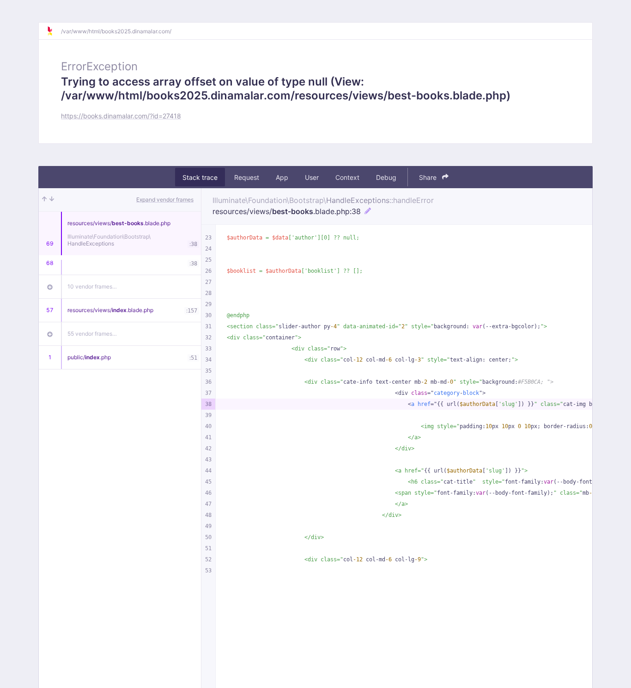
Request (246, 177)
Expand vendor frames (165, 199)
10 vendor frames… (92, 286)
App (282, 177)
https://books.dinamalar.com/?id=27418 (121, 116)
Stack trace (200, 177)
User (312, 177)
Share (428, 177)
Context (347, 177)
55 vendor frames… (92, 333)
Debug (386, 177)
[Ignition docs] (53, 31)
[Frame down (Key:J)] (52, 200)
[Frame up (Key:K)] (44, 200)
